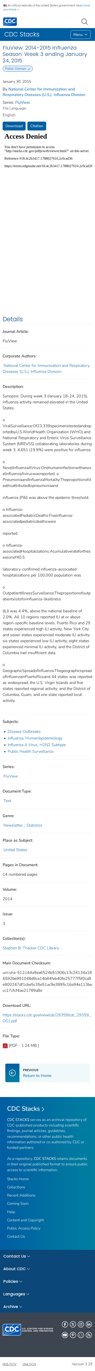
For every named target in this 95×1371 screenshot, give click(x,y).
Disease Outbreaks (24, 731)
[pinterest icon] (72, 1334)
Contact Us (16, 1236)
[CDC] (10, 21)
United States (15, 849)
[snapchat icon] (80, 1334)
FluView (22, 102)
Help (11, 1211)
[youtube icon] (64, 1334)
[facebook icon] (64, 1324)
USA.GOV (29, 1364)
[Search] (85, 21)
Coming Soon (17, 1203)
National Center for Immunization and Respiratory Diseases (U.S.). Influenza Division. (44, 91)
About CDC (14, 1268)
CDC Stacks (23, 1109)
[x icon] (72, 1324)
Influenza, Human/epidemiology (35, 738)
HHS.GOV (9, 1364)
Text (7, 800)
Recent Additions (21, 1195)
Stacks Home (18, 1178)
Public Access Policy (24, 1228)
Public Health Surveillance (30, 751)
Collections (16, 1187)
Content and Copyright (25, 1220)
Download (14, 125)
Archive (10, 1306)
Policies (10, 1281)
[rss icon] (88, 1334)
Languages (14, 1294)
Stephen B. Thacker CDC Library (31, 948)
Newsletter (13, 825)
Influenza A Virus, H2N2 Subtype (37, 744)
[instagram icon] (80, 1324)
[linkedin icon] (88, 1324)
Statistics (34, 825)
